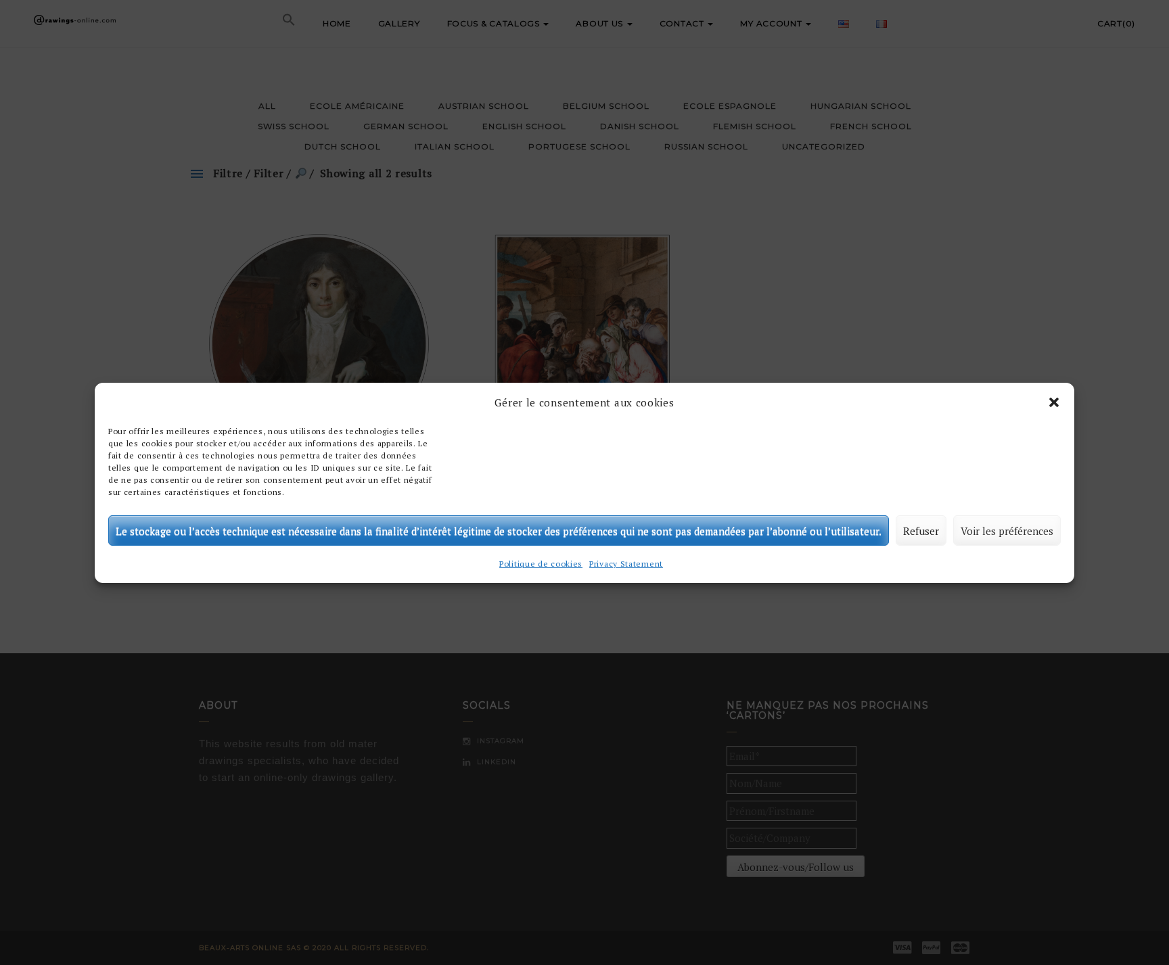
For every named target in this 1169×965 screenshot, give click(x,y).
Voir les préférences (1007, 530)
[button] (1054, 402)
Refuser (921, 530)
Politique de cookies (540, 564)
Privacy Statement (626, 564)
